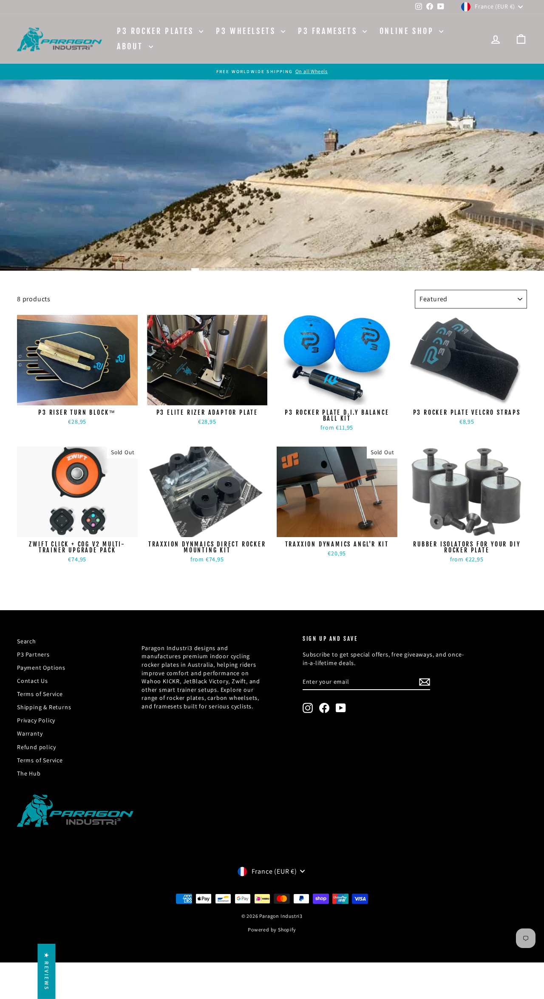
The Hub (29, 773)
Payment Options (41, 667)
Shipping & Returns (44, 707)
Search (26, 641)
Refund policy (36, 747)
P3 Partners (33, 654)
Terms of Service (40, 694)
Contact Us (32, 681)
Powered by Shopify (272, 929)
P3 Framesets (329, 31)
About (132, 46)
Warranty (29, 733)
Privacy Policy (36, 720)
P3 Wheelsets (247, 31)
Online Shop (408, 31)
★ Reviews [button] (46, 971)
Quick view (77, 396)
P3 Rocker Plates (157, 31)
